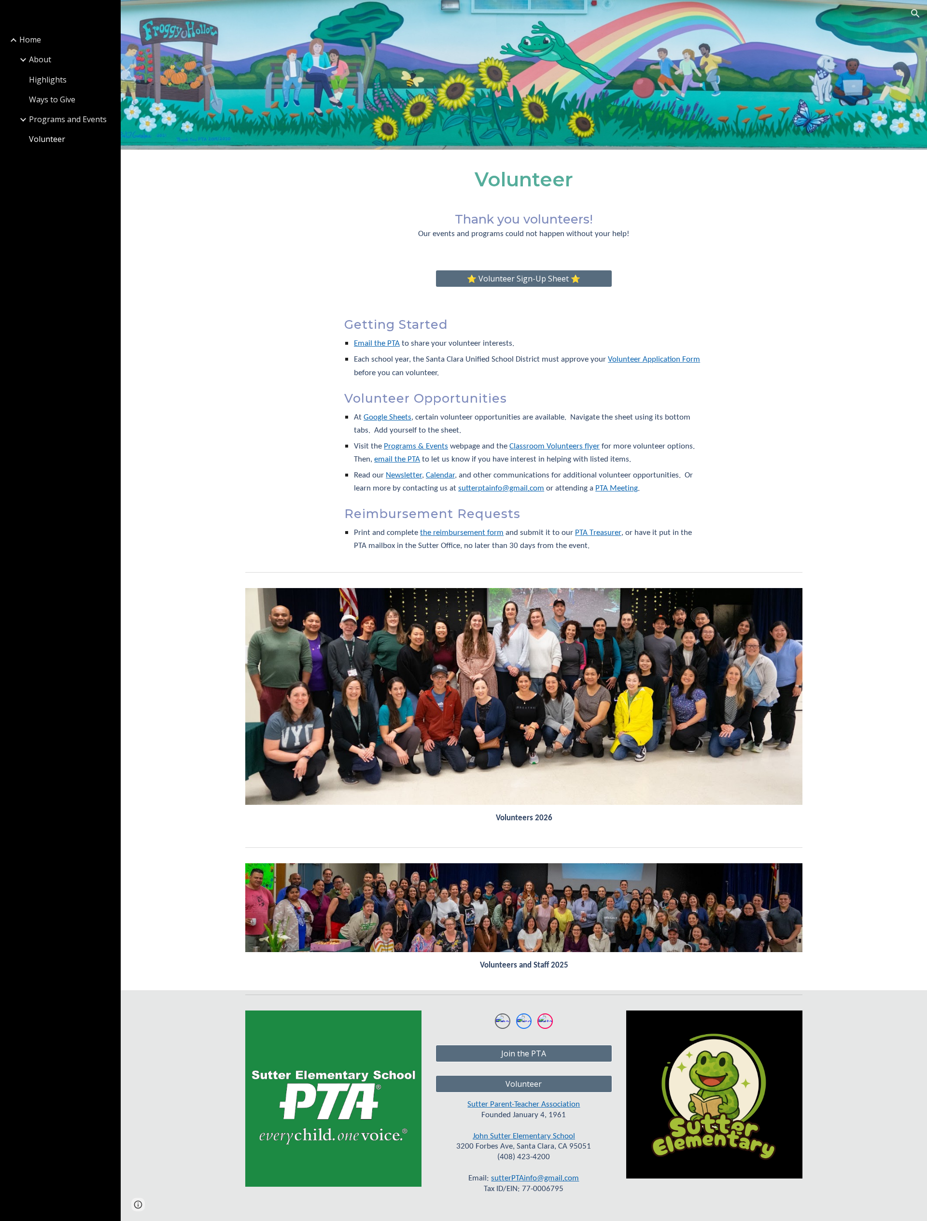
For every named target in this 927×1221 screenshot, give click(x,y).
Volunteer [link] (47, 139)
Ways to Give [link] (52, 99)
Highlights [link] (48, 79)
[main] (524, 182)
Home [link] (30, 39)
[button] (915, 13)
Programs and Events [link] (68, 119)
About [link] (40, 59)
